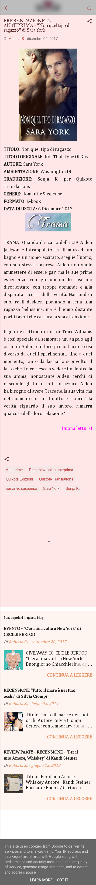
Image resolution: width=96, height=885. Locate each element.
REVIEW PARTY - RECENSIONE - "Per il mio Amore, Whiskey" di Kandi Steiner (41, 755)
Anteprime (14, 470)
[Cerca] (89, 9)
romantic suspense (21, 488)
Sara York (51, 488)
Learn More (41, 880)
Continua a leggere (69, 675)
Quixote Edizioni (19, 479)
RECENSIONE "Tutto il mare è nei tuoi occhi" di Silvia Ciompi (39, 694)
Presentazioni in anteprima (51, 470)
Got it (62, 880)
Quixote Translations (56, 479)
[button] (89, 22)
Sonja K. (72, 488)
